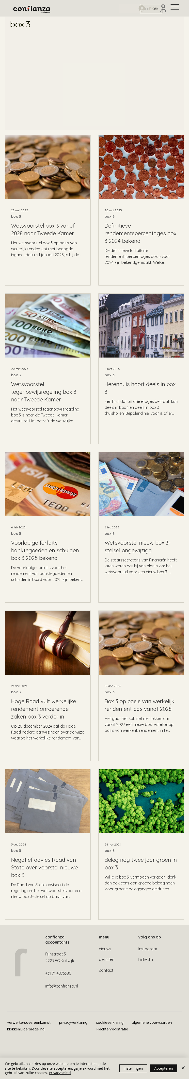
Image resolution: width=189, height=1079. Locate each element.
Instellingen (133, 1068)
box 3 (16, 216)
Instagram (147, 948)
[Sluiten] (183, 1068)
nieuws (105, 948)
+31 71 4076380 (58, 973)
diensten (106, 959)
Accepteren (163, 1068)
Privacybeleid (60, 1072)
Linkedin (145, 959)
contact (106, 970)
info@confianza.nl (61, 986)
